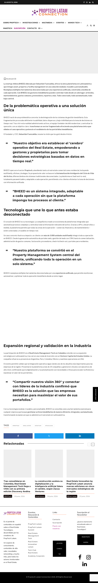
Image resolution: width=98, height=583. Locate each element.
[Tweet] (48, 436)
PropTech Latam (35, 524)
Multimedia (47, 23)
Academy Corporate (36, 556)
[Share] (18, 436)
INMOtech (7, 28)
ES (39, 28)
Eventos (60, 23)
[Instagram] (86, 2)
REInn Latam (72, 496)
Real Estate (27, 425)
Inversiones (40, 496)
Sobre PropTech (11, 23)
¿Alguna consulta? (59, 548)
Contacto (32, 28)
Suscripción (19, 28)
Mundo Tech (74, 23)
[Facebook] (84, 2)
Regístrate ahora (86, 539)
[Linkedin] (89, 2)
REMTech (7, 496)
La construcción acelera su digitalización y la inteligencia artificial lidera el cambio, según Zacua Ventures (49, 486)
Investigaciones (30, 23)
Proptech (16, 425)
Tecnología (49, 425)
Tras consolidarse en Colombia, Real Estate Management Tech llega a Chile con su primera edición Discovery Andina (17, 486)
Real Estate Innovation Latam (33, 544)
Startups (34, 47)
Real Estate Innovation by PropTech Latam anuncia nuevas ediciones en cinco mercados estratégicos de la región (80, 486)
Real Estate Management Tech (33, 535)
